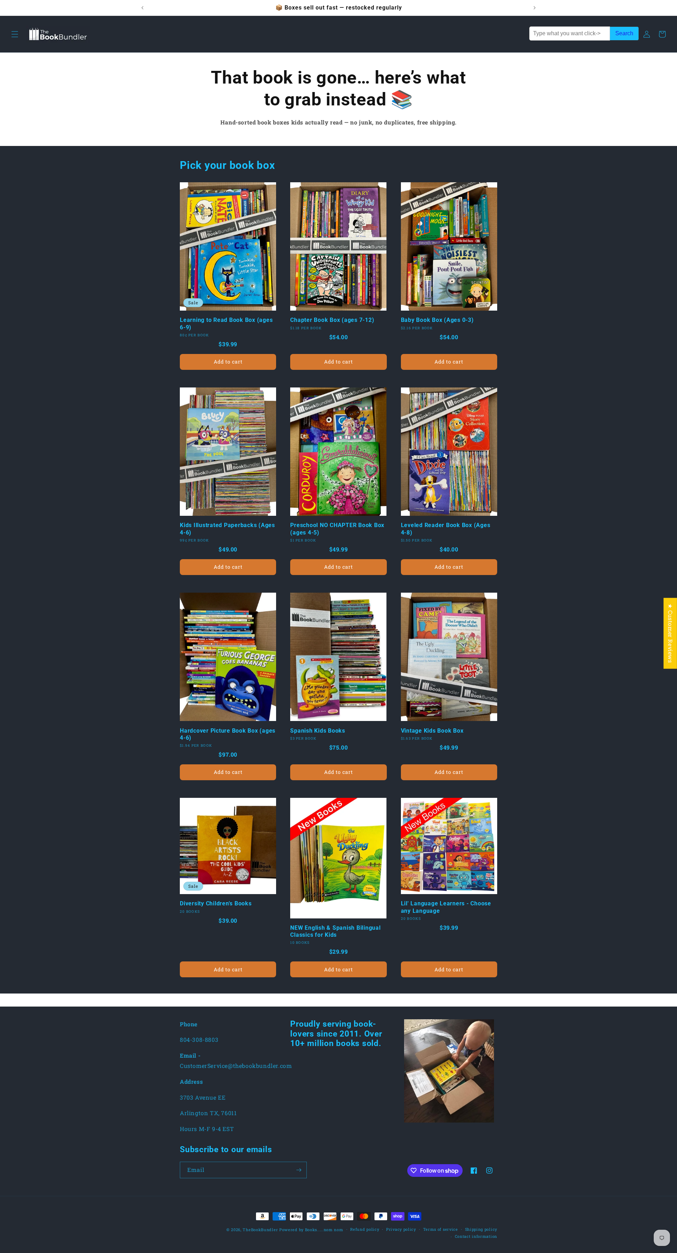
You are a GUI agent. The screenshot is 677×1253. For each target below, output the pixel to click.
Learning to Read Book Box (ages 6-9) (226, 323)
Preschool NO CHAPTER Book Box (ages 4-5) (337, 529)
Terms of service (440, 1229)
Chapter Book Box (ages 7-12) (332, 320)
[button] (15, 34)
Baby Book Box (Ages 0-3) (437, 320)
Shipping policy (481, 1229)
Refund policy (364, 1229)
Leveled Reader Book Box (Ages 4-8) (445, 529)
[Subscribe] (298, 1170)
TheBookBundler (260, 1229)
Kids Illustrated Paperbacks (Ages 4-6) (227, 529)
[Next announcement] (534, 8)
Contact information (476, 1236)
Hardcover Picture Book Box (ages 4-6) (227, 734)
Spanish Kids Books (317, 730)
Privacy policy (401, 1229)
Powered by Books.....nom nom (311, 1229)
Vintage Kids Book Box (432, 730)
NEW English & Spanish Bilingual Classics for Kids (335, 931)
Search (624, 33)
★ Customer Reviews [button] (670, 633)
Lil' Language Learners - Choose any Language (446, 907)
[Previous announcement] (142, 8)
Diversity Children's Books (216, 903)
